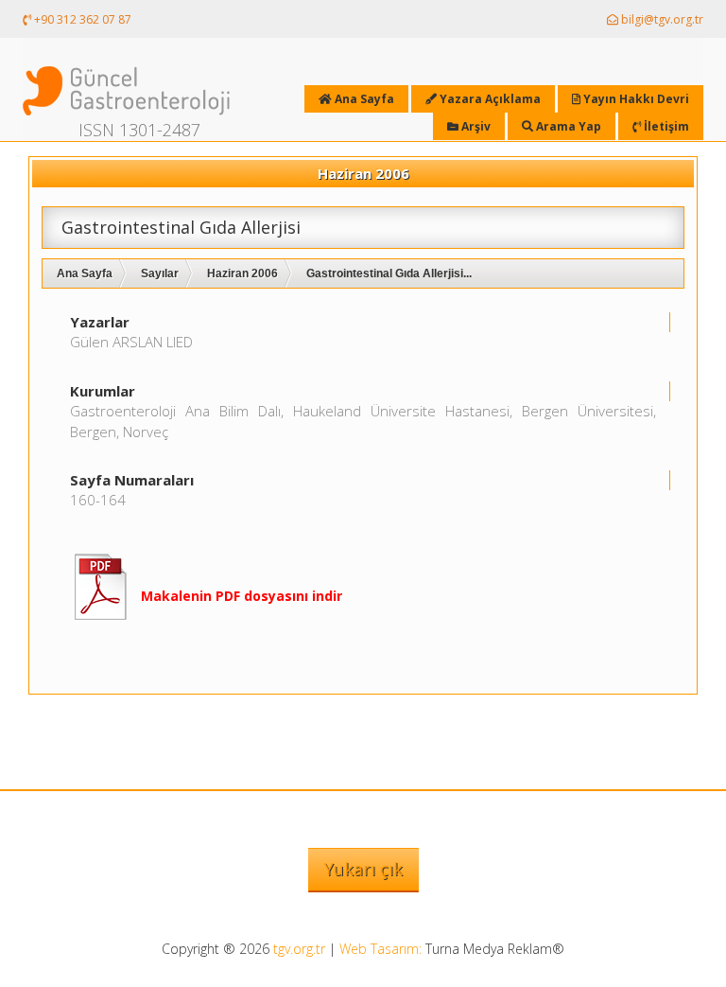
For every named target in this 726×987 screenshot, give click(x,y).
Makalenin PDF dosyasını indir (241, 596)
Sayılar (160, 273)
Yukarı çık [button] (363, 868)
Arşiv (474, 126)
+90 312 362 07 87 (81, 19)
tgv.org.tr (299, 949)
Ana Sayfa (84, 273)
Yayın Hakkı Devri (634, 99)
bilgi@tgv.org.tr (660, 19)
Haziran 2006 (242, 273)
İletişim (665, 126)
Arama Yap (567, 126)
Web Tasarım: (380, 949)
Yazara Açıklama (489, 99)
